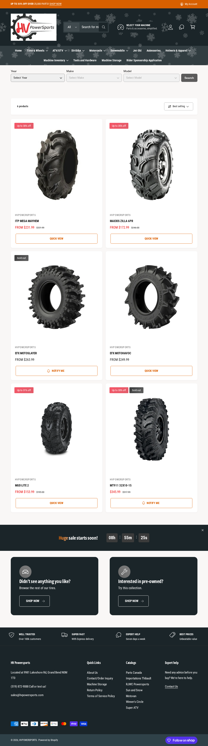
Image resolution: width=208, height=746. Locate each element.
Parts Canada (134, 672)
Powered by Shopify (48, 740)
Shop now (32, 601)
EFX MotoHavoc (120, 353)
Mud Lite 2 (22, 485)
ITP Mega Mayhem (27, 221)
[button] (192, 27)
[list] (104, 636)
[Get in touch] (181, 27)
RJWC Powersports (137, 684)
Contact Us (171, 686)
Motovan (131, 696)
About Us (92, 672)
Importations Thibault (138, 678)
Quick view (56, 238)
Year (14, 71)
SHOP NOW (56, 3)
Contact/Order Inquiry (100, 678)
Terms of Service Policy (101, 696)
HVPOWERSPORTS (28, 740)
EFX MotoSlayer (26, 353)
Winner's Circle (134, 702)
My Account (191, 4)
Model (127, 71)
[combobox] (95, 27)
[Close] (202, 530)
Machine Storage (97, 684)
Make (70, 71)
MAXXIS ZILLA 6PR (121, 221)
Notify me (58, 370)
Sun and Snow (134, 690)
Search (189, 77)
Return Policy (94, 690)
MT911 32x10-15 (121, 485)
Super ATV (132, 708)
